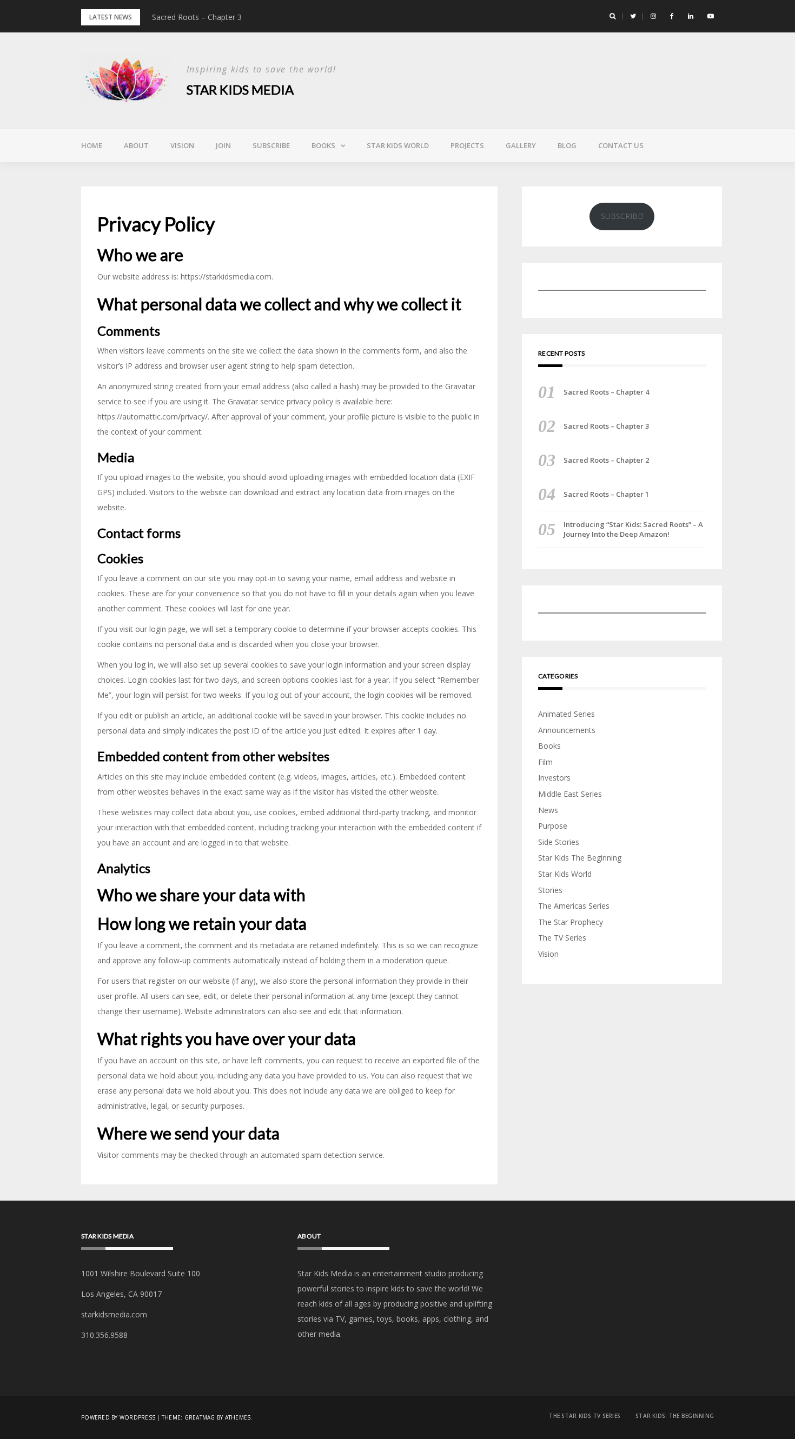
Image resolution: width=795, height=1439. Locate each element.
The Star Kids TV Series (584, 1416)
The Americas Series (574, 906)
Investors (554, 777)
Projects (467, 145)
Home (91, 145)
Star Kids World (398, 145)
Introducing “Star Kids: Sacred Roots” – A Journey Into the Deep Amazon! (633, 529)
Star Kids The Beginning (579, 857)
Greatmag (199, 1417)
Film (545, 762)
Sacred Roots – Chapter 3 (197, 17)
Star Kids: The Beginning (674, 1416)
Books (323, 145)
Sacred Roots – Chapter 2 (606, 460)
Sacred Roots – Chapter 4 (606, 392)
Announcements (566, 730)
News (548, 810)
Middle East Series (570, 794)
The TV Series (562, 937)
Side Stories (558, 842)
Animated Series (566, 714)
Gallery (521, 145)
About (136, 145)
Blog (567, 145)
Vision (182, 145)
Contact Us (621, 145)
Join (223, 145)
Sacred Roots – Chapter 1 (606, 494)
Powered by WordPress (118, 1417)
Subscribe (271, 145)
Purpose (552, 826)
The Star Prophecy (570, 922)
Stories (550, 890)
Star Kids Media (240, 89)
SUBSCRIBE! (622, 216)
